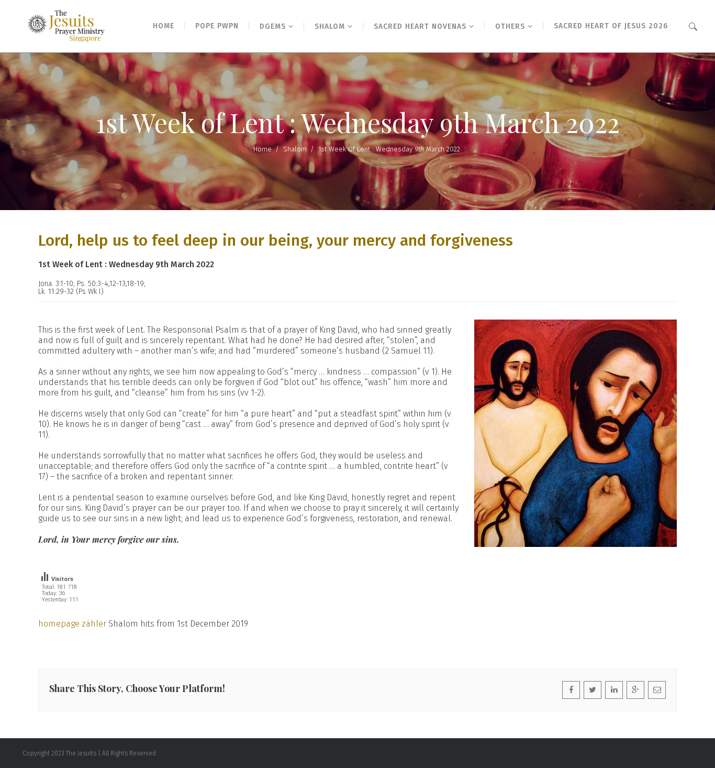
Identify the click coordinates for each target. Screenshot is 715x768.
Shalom (295, 149)
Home (262, 149)
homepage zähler (72, 624)
